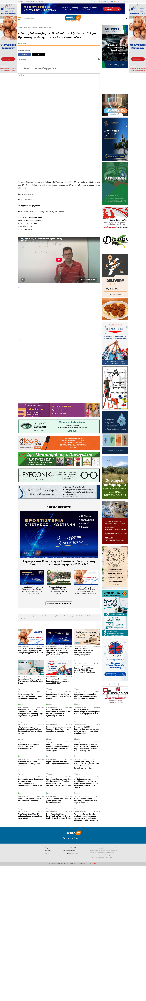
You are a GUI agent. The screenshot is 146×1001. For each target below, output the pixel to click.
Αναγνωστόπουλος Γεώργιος (53, 616)
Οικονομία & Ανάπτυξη (31, 27)
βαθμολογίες (79, 616)
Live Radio (48, 850)
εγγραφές (71, 616)
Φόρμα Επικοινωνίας (72, 853)
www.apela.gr (61, 863)
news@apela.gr (70, 850)
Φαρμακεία (48, 848)
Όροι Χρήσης (69, 863)
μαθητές (64, 616)
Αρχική (20, 27)
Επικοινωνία (21, 1)
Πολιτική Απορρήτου (79, 863)
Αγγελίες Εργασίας (29, 18)
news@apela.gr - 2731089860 (34, 1)
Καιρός (47, 853)
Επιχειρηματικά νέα (45, 27)
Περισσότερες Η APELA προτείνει (59, 603)
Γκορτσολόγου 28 (71, 848)
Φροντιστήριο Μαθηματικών (36, 616)
